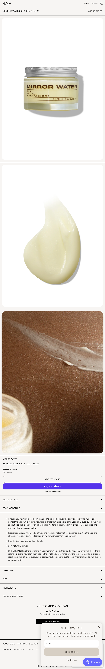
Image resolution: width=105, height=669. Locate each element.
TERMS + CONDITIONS (13, 649)
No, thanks (71, 660)
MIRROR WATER (10, 459)
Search (94, 3)
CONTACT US (33, 649)
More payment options (53, 491)
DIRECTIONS (8, 570)
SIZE (5, 579)
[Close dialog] (98, 626)
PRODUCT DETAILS (11, 508)
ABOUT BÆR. (9, 644)
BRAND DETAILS (10, 499)
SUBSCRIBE (71, 652)
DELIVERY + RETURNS (13, 596)
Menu (86, 3)
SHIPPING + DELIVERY (28, 644)
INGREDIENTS (9, 588)
